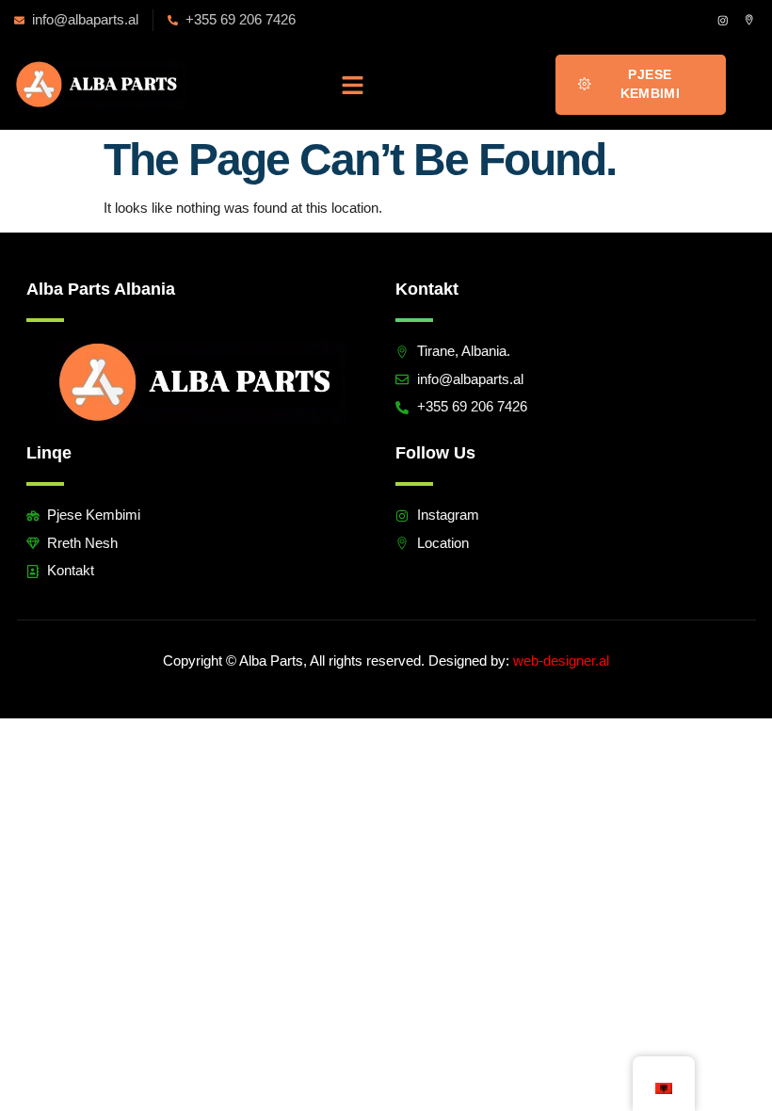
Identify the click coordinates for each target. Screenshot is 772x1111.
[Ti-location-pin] (749, 20)
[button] (353, 85)
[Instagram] (722, 20)
